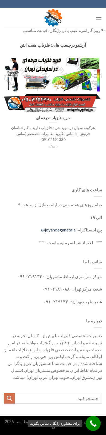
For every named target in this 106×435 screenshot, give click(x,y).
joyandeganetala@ (58, 229)
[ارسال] (9, 398)
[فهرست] (98, 17)
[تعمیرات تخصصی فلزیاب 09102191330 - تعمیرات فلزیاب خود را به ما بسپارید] (53, 17)
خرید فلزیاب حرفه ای (53, 118)
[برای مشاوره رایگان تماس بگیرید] (93, 423)
